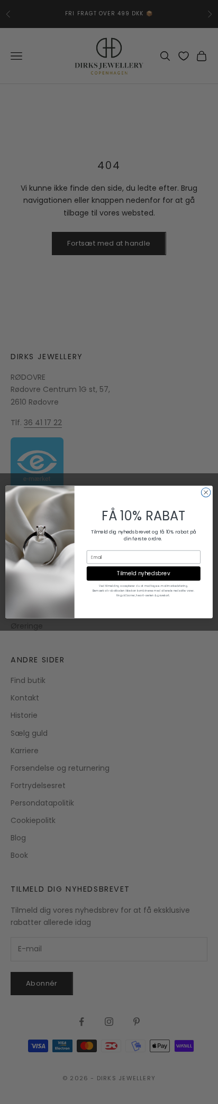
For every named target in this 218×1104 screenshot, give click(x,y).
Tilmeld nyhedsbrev (143, 573)
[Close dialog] (206, 492)
